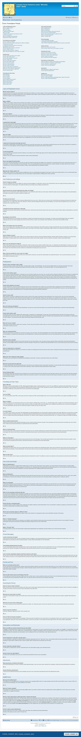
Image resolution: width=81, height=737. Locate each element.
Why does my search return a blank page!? (49, 54)
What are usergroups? (45, 30)
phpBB (62, 219)
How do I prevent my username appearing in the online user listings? (16, 42)
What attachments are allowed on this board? (49, 69)
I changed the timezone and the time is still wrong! (12, 45)
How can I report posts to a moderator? (10, 66)
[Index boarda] (9, 9)
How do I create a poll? (7, 59)
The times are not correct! (8, 44)
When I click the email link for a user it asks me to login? (13, 51)
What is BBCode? (6, 74)
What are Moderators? (45, 28)
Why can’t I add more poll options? (9, 60)
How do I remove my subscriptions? (48, 65)
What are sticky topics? (7, 81)
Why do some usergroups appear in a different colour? (51, 33)
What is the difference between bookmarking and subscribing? (53, 61)
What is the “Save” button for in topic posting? (11, 67)
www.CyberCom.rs (42, 724)
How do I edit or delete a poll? (8, 61)
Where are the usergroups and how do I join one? (50, 31)
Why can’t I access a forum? (8, 62)
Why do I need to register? (8, 27)
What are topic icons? (7, 84)
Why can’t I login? (6, 32)
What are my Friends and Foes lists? (48, 47)
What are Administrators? (46, 27)
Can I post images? (6, 78)
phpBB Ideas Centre (60, 689)
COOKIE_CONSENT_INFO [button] (26, 734)
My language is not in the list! (8, 46)
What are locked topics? (7, 82)
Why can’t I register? (7, 30)
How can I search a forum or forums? (48, 52)
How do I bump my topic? (8, 70)
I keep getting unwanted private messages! (49, 41)
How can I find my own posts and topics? (49, 57)
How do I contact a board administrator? (49, 78)
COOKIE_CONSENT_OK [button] (71, 734)
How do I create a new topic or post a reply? (11, 55)
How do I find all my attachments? (47, 70)
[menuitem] (10, 18)
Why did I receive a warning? (8, 65)
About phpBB (21, 682)
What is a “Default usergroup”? (47, 35)
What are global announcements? (9, 79)
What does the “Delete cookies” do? (10, 37)
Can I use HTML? (6, 75)
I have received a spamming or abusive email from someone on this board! (55, 42)
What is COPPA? (6, 28)
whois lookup (17, 699)
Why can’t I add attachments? (8, 64)
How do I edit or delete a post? (9, 56)
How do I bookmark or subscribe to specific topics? (51, 62)
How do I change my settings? (9, 41)
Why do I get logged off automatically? (10, 36)
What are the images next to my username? (11, 47)
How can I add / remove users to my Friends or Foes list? (52, 48)
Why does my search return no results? (48, 53)
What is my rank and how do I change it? (11, 50)
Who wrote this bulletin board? (47, 74)
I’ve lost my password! (7, 35)
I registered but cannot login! (8, 31)
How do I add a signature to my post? (10, 58)
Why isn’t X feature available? (46, 75)
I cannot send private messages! (47, 40)
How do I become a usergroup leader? (48, 32)
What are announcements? (8, 80)
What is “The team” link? (46, 36)
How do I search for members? (47, 56)
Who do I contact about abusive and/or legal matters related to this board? (55, 77)
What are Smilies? (6, 76)
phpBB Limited (39, 681)
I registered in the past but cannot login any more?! (12, 33)
